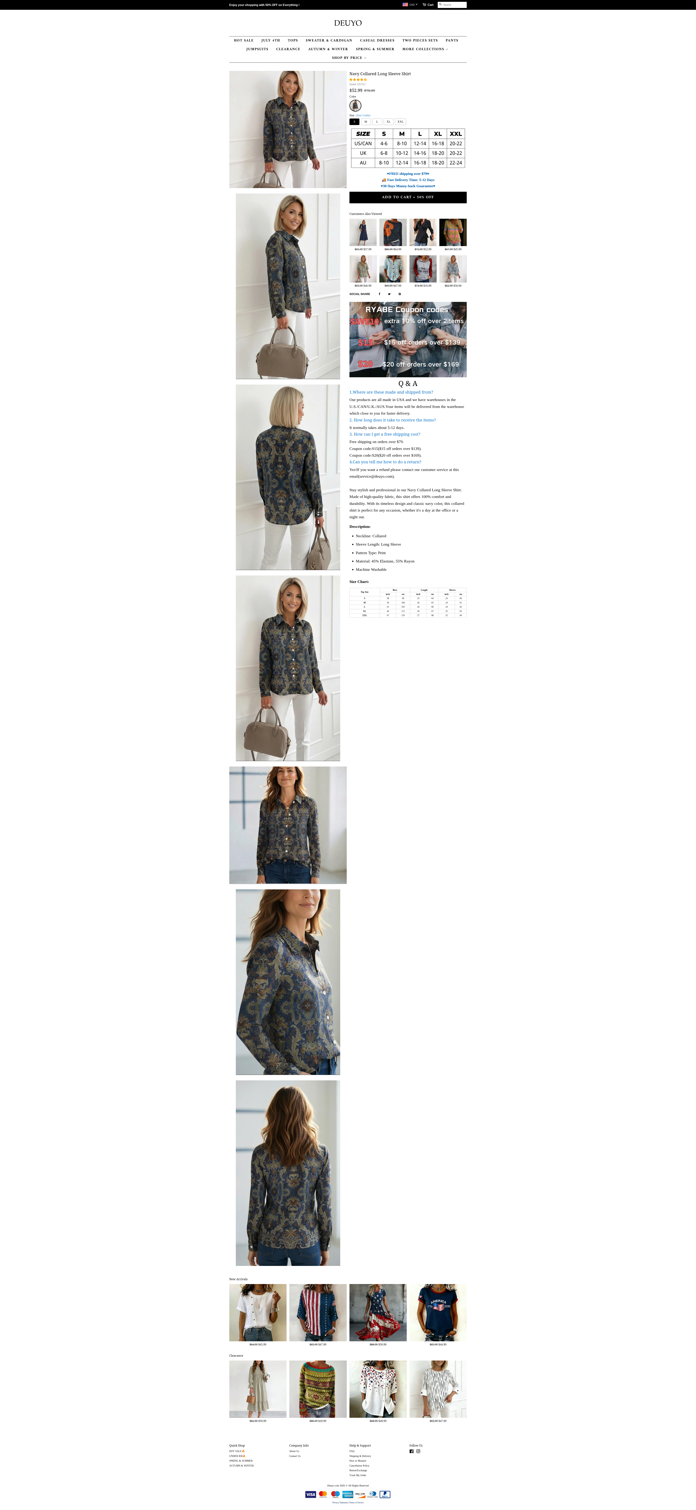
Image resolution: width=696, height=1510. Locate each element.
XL (389, 121)
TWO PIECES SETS (420, 41)
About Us (294, 1451)
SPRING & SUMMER (375, 49)
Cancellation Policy (359, 1465)
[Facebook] (379, 294)
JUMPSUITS (257, 49)
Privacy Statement (340, 1502)
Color (352, 96)
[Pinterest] (400, 294)
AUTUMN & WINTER (328, 49)
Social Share (359, 294)
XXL (400, 121)
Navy (355, 101)
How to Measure (357, 1460)
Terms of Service (356, 1502)
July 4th (271, 41)
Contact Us (295, 1456)
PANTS (452, 41)
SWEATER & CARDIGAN (329, 41)
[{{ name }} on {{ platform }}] (411, 1452)
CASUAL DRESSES (377, 41)
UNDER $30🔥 (237, 1456)
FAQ (351, 1451)
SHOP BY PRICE (348, 58)
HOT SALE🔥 (237, 1451)
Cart (430, 4)
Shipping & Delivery (360, 1456)
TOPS (293, 41)
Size (359, 115)
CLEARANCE (288, 49)
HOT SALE (244, 41)
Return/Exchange (358, 1470)
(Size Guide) (363, 115)
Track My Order (357, 1475)
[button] (358, 79)
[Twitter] (389, 294)
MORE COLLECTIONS (424, 49)
